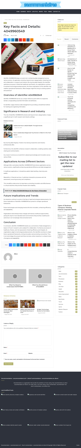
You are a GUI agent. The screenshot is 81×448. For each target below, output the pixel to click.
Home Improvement (64, 294)
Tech (45, 11)
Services (61, 304)
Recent (67, 39)
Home (18, 11)
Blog (60, 284)
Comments (75, 39)
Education (61, 291)
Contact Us (56, 11)
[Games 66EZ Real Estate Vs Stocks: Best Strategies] (11, 304)
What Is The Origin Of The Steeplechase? (72, 243)
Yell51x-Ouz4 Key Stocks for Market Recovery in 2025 (27, 311)
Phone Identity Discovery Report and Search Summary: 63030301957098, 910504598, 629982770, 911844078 (72, 221)
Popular (59, 39)
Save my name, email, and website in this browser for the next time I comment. (25, 359)
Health (29, 11)
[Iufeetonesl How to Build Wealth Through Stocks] (8, 128)
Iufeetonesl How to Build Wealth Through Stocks (28, 125)
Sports (41, 11)
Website (30, 353)
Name (5, 347)
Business (23, 11)
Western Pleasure (63, 309)
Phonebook (61, 279)
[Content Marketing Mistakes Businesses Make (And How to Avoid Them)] (62, 88)
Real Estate (61, 299)
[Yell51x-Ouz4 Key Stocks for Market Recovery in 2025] (27, 304)
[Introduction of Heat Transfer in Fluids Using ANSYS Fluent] (62, 61)
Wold (10, 19)
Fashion (61, 312)
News (60, 296)
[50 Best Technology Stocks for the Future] (44, 304)
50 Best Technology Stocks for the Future (43, 310)
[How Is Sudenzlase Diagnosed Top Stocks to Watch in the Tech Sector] (8, 135)
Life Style (35, 11)
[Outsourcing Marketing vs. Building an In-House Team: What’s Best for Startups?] (62, 47)
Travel (50, 11)
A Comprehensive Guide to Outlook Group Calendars (72, 253)
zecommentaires (63, 273)
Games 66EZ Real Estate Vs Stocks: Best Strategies (11, 311)
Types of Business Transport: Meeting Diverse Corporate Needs (67, 207)
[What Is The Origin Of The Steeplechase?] (62, 244)
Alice (7, 35)
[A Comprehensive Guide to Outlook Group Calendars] (62, 252)
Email (5, 353)
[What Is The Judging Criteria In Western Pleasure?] (62, 235)
